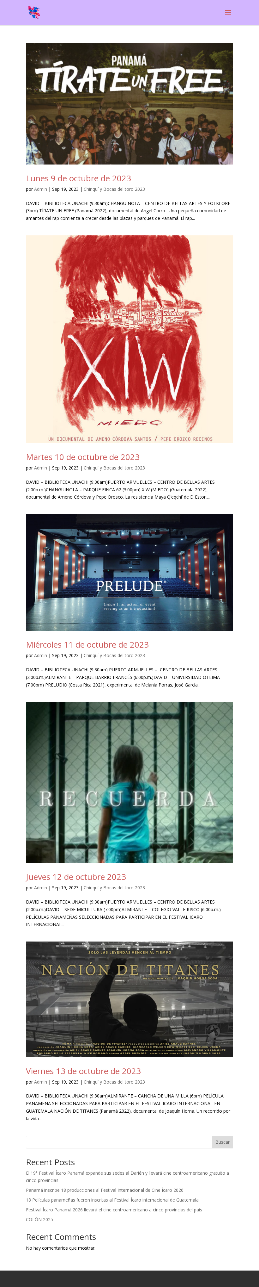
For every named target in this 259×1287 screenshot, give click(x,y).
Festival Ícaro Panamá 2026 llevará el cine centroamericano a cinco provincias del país (114, 1210)
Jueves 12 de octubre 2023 (76, 876)
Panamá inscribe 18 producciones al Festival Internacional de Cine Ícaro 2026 (105, 1190)
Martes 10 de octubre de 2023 (83, 457)
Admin (40, 189)
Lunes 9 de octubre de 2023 (78, 178)
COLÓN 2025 (39, 1219)
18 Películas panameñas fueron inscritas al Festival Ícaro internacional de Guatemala (112, 1200)
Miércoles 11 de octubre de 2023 (87, 644)
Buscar (222, 1142)
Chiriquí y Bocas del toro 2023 (114, 189)
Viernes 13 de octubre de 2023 (83, 1071)
